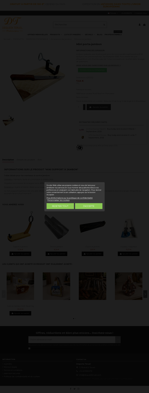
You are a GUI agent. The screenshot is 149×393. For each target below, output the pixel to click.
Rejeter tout (60, 206)
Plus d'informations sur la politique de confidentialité (70, 198)
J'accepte (88, 206)
